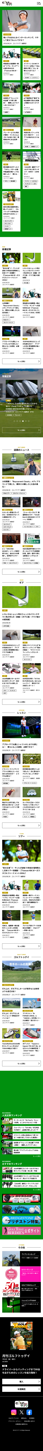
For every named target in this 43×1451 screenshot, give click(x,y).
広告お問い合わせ (29, 1421)
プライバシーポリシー (15, 1421)
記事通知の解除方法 (21, 1424)
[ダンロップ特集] (21, 1198)
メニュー (39, 4)
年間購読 (21, 1389)
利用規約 (31, 1418)
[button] (14, 421)
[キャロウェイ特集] (21, 1209)
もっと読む (21, 361)
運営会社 (23, 1418)
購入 (21, 1381)
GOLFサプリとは (14, 1418)
